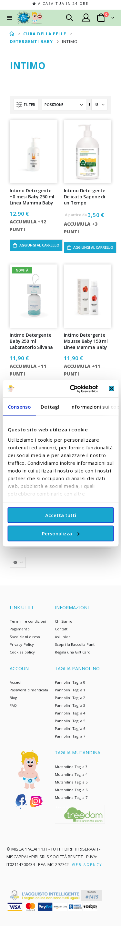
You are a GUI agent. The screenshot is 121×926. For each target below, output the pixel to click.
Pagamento (20, 629)
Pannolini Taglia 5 (70, 720)
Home (12, 34)
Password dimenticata (29, 690)
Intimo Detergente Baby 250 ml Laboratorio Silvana (31, 341)
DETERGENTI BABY (31, 41)
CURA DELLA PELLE (44, 34)
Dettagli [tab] (51, 406)
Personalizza (57, 533)
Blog (13, 697)
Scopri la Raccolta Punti (75, 644)
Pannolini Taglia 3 (70, 705)
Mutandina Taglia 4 (71, 774)
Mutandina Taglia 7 (71, 797)
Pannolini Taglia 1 (70, 690)
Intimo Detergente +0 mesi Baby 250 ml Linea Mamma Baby (32, 197)
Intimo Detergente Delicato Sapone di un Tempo (85, 197)
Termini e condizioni (28, 621)
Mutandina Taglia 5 (71, 782)
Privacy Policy (22, 644)
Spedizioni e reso (25, 636)
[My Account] (86, 17)
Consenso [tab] (19, 406)
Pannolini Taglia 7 (70, 736)
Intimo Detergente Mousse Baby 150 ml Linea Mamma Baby (86, 341)
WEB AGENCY (87, 864)
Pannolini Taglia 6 (70, 728)
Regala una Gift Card (72, 652)
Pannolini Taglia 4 (70, 713)
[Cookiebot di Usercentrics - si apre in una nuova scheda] (73, 389)
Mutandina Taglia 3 (71, 766)
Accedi (15, 682)
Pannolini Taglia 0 (70, 682)
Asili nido (63, 636)
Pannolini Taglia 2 (70, 697)
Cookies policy (22, 652)
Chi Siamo (63, 621)
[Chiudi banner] (111, 388)
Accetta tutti (60, 515)
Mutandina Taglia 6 (71, 789)
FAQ (13, 705)
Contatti (62, 629)
